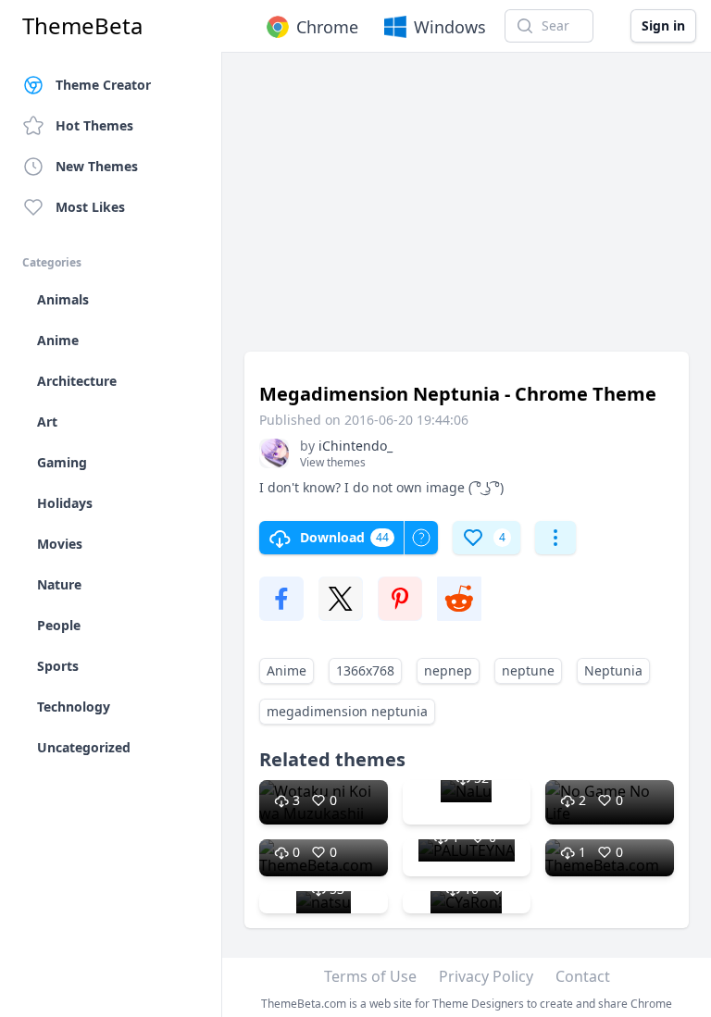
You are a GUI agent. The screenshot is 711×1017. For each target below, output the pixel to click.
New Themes (97, 166)
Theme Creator (103, 84)
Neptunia (613, 670)
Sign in (663, 25)
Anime (286, 670)
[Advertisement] (466, 211)
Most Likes (90, 207)
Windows (450, 27)
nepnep (448, 670)
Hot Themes (94, 125)
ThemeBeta (82, 26)
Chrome (327, 27)
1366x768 (365, 670)
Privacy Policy (486, 976)
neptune (528, 670)
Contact (582, 976)
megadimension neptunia (347, 711)
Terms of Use (370, 976)
